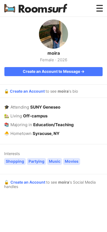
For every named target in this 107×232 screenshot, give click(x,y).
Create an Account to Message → (54, 71)
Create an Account (28, 91)
